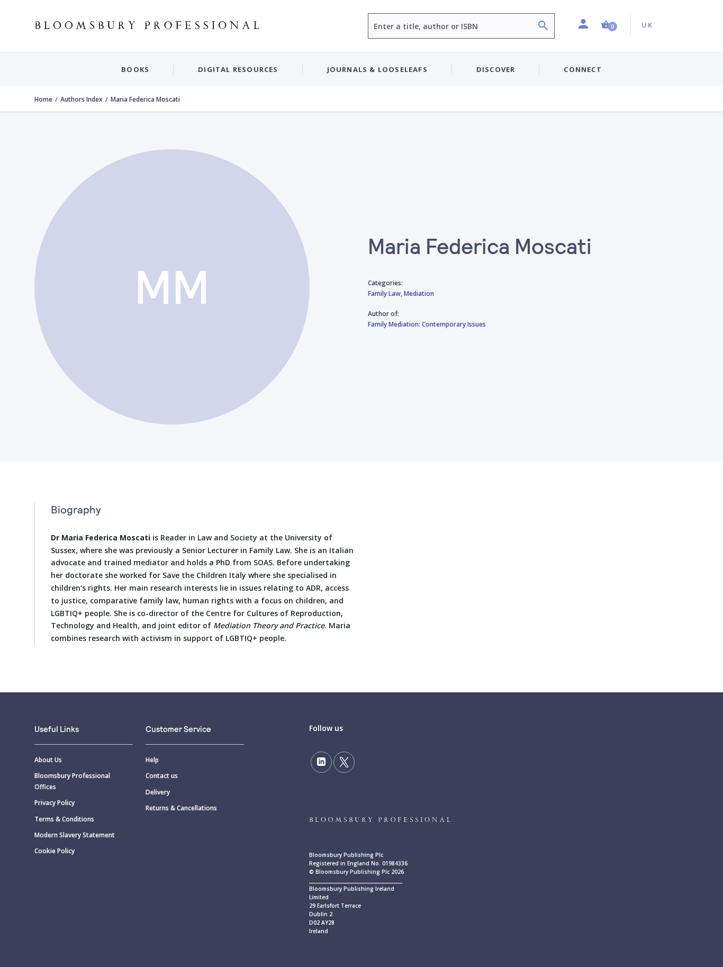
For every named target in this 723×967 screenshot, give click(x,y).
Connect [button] (582, 69)
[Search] (543, 26)
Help (152, 759)
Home (43, 99)
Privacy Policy (54, 802)
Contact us (162, 775)
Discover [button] (496, 69)
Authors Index (81, 99)
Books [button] (135, 69)
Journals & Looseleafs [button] (377, 69)
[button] (609, 25)
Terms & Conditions (64, 819)
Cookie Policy (54, 850)
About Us (48, 759)
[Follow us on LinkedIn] (321, 762)
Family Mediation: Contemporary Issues (427, 324)
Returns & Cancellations (181, 807)
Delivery (158, 792)
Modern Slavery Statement (74, 834)
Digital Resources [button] (238, 69)
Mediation (419, 293)
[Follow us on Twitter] (344, 762)
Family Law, (386, 293)
